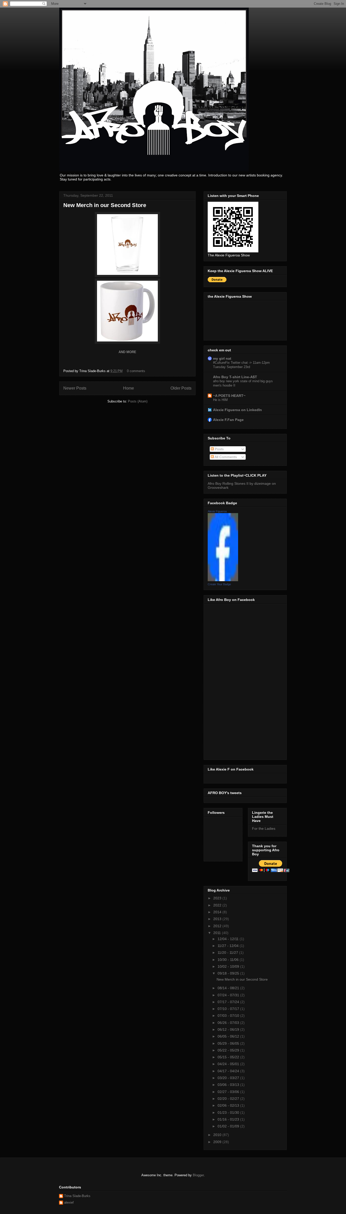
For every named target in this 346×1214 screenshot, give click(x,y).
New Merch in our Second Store (104, 205)
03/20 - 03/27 (229, 1078)
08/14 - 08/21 (229, 988)
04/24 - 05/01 (229, 1064)
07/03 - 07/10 (229, 1016)
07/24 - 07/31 (229, 995)
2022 (217, 905)
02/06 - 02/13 (229, 1105)
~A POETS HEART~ (229, 396)
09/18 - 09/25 (229, 973)
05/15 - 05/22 (229, 1057)
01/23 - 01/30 (229, 1112)
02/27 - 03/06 (229, 1092)
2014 (217, 912)
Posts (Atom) (137, 401)
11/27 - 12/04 (229, 946)
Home (128, 388)
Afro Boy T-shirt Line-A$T (235, 377)
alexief (69, 1202)
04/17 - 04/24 (229, 1071)
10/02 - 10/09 (229, 966)
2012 (217, 926)
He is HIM (220, 400)
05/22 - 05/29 (229, 1050)
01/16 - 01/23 (229, 1119)
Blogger (198, 1175)
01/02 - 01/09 (229, 1126)
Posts (219, 449)
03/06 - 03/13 (229, 1085)
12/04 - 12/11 (229, 939)
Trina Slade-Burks (77, 1196)
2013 (217, 919)
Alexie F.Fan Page (228, 420)
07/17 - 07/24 (229, 1002)
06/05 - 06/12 (229, 1036)
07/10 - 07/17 (229, 1009)
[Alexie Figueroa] (223, 580)
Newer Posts (74, 388)
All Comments (225, 457)
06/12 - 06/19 (229, 1029)
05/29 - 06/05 (229, 1043)
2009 (217, 1142)
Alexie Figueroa (217, 511)
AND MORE (127, 352)
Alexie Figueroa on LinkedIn (237, 410)
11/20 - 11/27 (228, 952)
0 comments (136, 371)
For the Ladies (263, 828)
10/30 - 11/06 (229, 960)
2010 (217, 1135)
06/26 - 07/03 (229, 1023)
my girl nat (222, 358)
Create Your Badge (219, 584)
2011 (217, 933)
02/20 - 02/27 (229, 1099)
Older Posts (180, 388)
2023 (217, 898)
